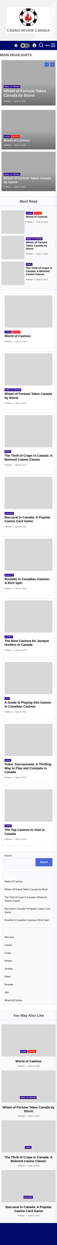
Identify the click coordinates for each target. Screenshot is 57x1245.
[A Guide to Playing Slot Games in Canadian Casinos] (28, 678)
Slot (7, 698)
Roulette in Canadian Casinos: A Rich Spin (27, 920)
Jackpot (8, 637)
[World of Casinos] (28, 129)
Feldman (7, 101)
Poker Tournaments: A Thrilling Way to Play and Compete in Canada (28, 768)
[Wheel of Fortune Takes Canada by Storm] (12, 247)
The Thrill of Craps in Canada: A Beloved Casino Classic (39, 271)
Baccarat (9, 513)
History (15, 136)
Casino (7, 136)
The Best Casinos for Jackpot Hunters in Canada (27, 643)
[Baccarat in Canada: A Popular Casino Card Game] (28, 493)
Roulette (9, 575)
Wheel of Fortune (12, 86)
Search (8, 855)
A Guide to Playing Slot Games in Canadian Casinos (28, 704)
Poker (8, 760)
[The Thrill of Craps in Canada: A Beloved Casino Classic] (12, 273)
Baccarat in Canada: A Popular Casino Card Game (28, 519)
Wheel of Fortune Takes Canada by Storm (25, 93)
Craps (29, 264)
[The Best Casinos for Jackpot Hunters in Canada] (28, 616)
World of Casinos (17, 140)
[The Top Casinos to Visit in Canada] (28, 805)
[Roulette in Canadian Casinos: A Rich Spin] (28, 555)
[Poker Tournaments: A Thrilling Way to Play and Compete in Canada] (28, 740)
